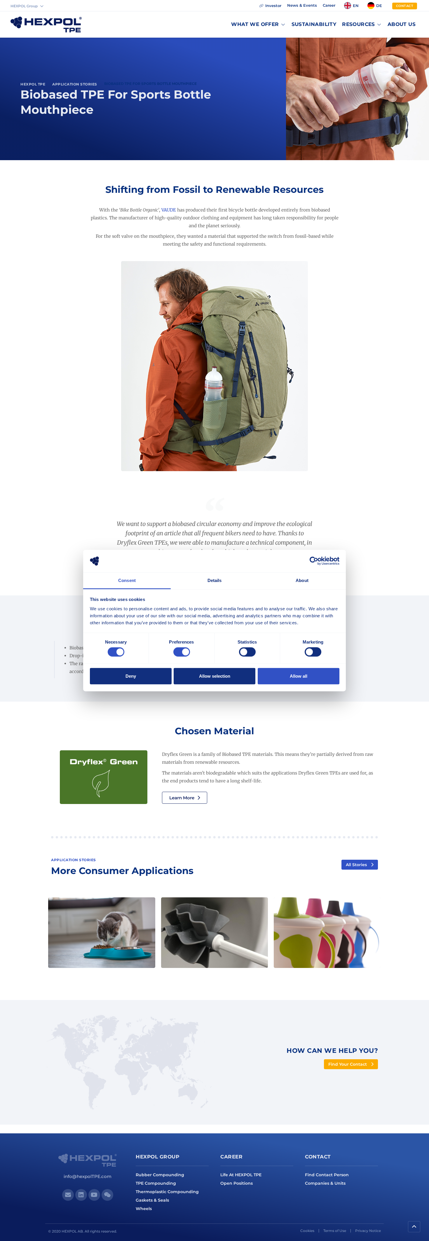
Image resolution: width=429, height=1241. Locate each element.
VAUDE (168, 210)
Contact (318, 1157)
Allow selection (214, 675)
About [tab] (302, 580)
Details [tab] (214, 580)
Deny (130, 675)
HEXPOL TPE (32, 84)
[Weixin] (107, 1195)
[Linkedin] (81, 1195)
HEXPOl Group (157, 1157)
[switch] (181, 652)
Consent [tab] (127, 580)
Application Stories (74, 84)
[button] (258, 24)
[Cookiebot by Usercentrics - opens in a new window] (313, 561)
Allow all (298, 675)
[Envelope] (68, 1195)
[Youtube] (94, 1195)
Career (231, 1157)
